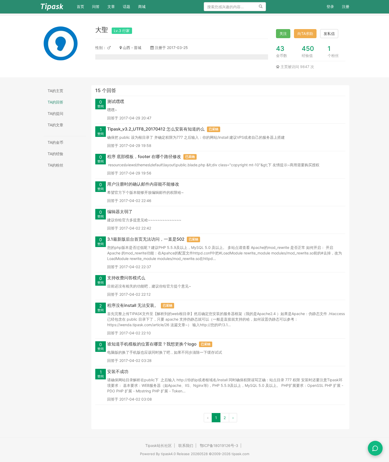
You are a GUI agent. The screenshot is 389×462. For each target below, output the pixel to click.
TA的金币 (55, 142)
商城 (142, 6)
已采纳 (213, 129)
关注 (283, 33)
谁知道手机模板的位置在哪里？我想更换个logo (152, 344)
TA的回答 (55, 102)
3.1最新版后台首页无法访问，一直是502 (145, 239)
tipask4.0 (168, 454)
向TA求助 (305, 33)
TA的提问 (55, 113)
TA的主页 (55, 90)
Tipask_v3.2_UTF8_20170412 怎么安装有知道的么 (156, 129)
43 (280, 48)
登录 (330, 6)
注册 (345, 6)
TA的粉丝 (55, 165)
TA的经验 (55, 153)
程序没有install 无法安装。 (133, 305)
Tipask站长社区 (158, 445)
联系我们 (185, 445)
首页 (82, 6)
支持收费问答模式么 (126, 277)
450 (308, 48)
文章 (111, 6)
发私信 (329, 33)
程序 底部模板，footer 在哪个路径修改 (144, 156)
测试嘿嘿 (115, 101)
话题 (126, 6)
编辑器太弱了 (120, 211)
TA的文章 (55, 125)
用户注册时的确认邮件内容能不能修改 (143, 184)
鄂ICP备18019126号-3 (219, 445)
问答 (95, 6)
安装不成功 (117, 371)
